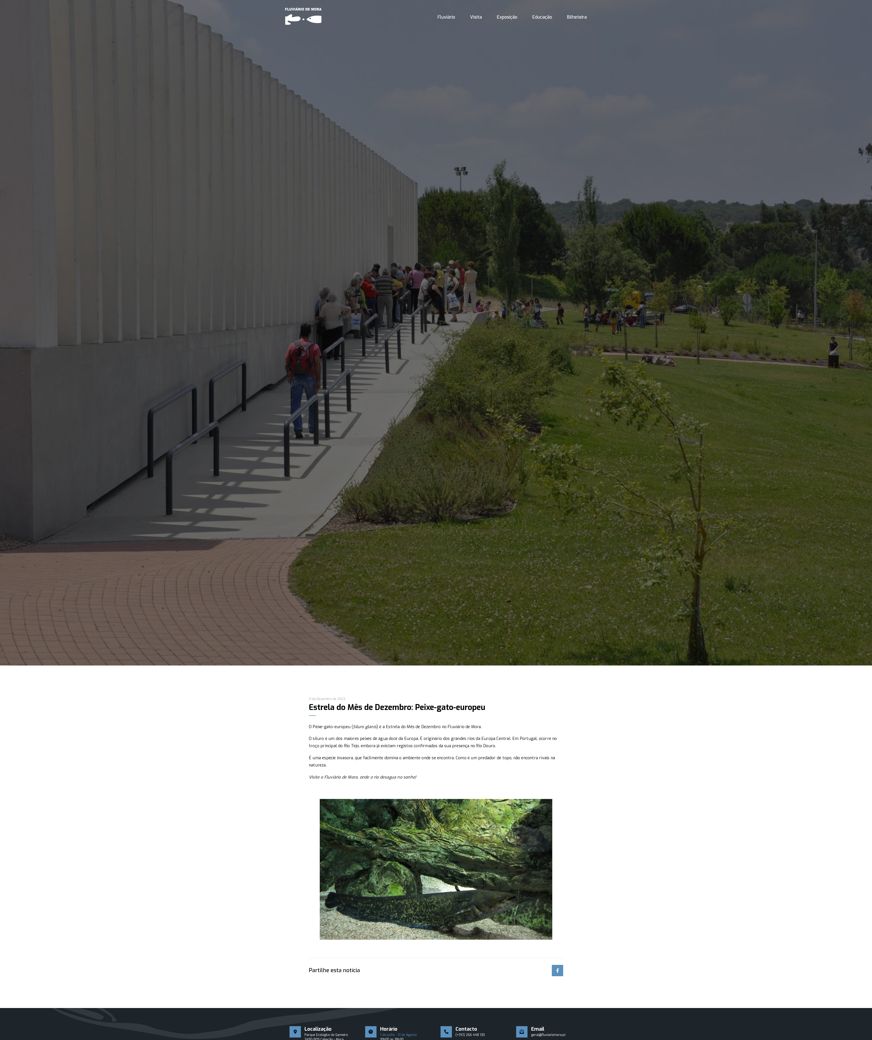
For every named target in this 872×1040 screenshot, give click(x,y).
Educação (542, 17)
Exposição (507, 17)
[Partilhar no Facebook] (557, 970)
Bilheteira (577, 17)
